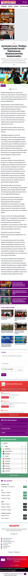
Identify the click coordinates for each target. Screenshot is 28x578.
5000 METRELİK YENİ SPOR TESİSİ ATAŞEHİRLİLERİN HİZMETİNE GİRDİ (7, 331)
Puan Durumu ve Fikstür (7, 543)
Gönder (3, 374)
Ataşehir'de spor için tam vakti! (20, 344)
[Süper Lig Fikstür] (26, 480)
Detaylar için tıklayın (14, 475)
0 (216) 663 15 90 (5, 397)
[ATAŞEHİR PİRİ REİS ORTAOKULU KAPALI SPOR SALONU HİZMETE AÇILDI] (21, 313)
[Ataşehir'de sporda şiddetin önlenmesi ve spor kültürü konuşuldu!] (21, 326)
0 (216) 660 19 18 (5, 406)
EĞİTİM (10, 6)
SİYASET (16, 6)
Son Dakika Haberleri (6, 546)
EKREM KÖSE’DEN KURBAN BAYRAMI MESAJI (6, 318)
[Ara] (23, 2)
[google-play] (16, 552)
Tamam (13, 570)
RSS (3, 559)
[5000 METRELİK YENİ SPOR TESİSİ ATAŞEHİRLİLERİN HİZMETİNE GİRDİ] (7, 326)
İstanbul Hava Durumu (7, 540)
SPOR (14, 43)
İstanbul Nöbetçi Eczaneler (7, 538)
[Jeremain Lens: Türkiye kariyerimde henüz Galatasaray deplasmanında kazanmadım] (14, 75)
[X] (14, 534)
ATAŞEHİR (3, 6)
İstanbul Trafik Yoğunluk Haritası (8, 541)
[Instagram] (16, 534)
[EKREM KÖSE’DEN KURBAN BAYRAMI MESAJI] (7, 313)
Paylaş (4, 85)
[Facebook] (11, 534)
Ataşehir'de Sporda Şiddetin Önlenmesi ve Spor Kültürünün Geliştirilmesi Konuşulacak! (6, 345)
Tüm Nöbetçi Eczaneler (15, 415)
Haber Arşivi (5, 548)
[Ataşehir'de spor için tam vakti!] (21, 339)
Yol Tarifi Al (12, 397)
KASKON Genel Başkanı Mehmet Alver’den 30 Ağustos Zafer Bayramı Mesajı (13, 574)
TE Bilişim (16, 565)
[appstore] (11, 552)
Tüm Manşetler (5, 544)
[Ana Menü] (25, 2)
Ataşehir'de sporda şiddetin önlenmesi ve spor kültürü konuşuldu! (19, 332)
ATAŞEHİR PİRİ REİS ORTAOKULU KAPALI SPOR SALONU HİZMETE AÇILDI (20, 319)
